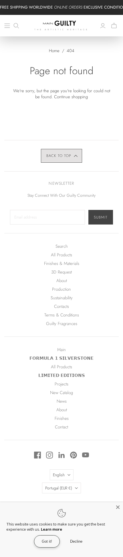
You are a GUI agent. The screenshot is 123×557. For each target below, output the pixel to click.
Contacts (61, 306)
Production (61, 289)
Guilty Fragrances (61, 323)
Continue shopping (71, 97)
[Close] (118, 507)
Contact (61, 427)
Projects (61, 384)
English (59, 475)
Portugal (58, 488)
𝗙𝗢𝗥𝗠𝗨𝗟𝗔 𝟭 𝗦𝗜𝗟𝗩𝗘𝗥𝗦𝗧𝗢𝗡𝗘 (61, 358)
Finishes (62, 418)
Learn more (51, 529)
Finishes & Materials (61, 263)
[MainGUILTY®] (61, 25)
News (62, 401)
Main (61, 350)
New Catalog (61, 392)
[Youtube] (85, 455)
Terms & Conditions (61, 315)
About (61, 280)
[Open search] (16, 26)
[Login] (103, 26)
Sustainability (62, 298)
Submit (101, 217)
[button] (61, 156)
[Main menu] (7, 26)
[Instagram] (49, 455)
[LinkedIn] (61, 455)
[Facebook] (37, 455)
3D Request (61, 272)
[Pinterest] (73, 455)
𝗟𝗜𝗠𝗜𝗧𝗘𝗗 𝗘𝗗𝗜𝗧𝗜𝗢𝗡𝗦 (61, 375)
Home (54, 51)
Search (61, 246)
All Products (61, 255)
